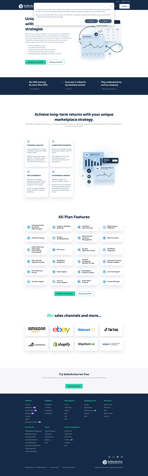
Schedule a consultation (36, 62)
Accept (91, 21)
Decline (105, 21)
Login (117, 1)
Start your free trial (56, 62)
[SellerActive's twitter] (113, 457)
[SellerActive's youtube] (118, 457)
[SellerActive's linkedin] (109, 457)
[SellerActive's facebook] (122, 457)
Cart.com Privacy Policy (68, 467)
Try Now (124, 6)
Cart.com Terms (54, 467)
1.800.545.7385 (125, 1)
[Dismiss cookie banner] (111, 6)
